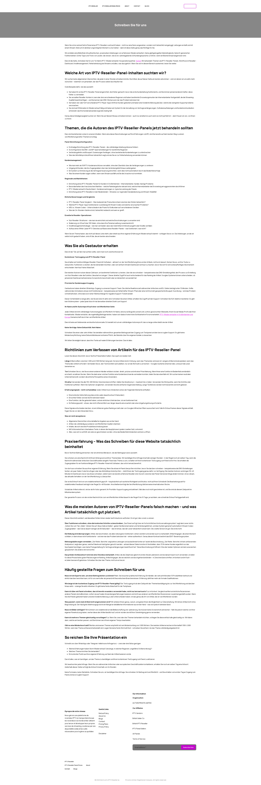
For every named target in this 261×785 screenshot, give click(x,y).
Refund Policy (104, 713)
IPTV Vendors (138, 713)
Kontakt (137, 6)
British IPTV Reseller (140, 723)
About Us (102, 716)
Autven (138, 61)
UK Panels (136, 734)
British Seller (137, 718)
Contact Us (190, 6)
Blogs (147, 6)
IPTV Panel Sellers (139, 729)
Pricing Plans (103, 724)
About (127, 6)
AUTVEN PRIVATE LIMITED (142, 703)
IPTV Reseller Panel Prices (111, 6)
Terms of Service (139, 739)
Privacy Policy (104, 727)
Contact (102, 721)
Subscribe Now (188, 747)
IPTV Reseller (73, 8)
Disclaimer (102, 733)
